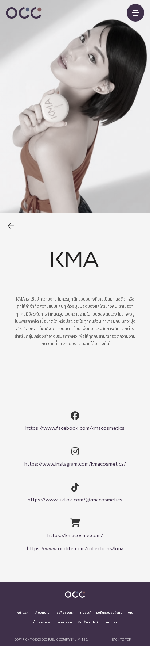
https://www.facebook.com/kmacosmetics (75, 428)
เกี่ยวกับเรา (43, 612)
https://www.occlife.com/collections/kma (75, 548)
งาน (130, 612)
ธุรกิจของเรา (65, 612)
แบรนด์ (85, 612)
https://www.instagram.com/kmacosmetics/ (75, 463)
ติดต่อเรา (110, 622)
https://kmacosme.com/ (75, 535)
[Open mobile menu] (135, 13)
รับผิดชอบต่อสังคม (109, 612)
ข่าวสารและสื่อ (42, 622)
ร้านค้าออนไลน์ (88, 622)
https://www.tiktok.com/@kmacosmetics (75, 499)
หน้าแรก (23, 612)
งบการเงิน (65, 622)
